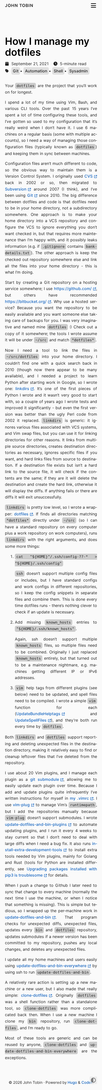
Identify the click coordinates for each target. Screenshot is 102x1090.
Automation (36, 70)
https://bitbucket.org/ (26, 301)
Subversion (15, 189)
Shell (58, 70)
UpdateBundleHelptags (38, 713)
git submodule (44, 779)
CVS (88, 176)
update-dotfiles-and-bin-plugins (36, 824)
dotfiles (21, 513)
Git (16, 70)
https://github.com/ (73, 288)
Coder (86, 1082)
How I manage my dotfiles (47, 46)
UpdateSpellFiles (31, 720)
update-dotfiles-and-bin (28, 917)
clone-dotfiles (34, 995)
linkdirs (22, 388)
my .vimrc (79, 798)
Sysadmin (78, 70)
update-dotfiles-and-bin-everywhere (51, 965)
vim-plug (21, 804)
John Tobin (20, 5)
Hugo (72, 1082)
